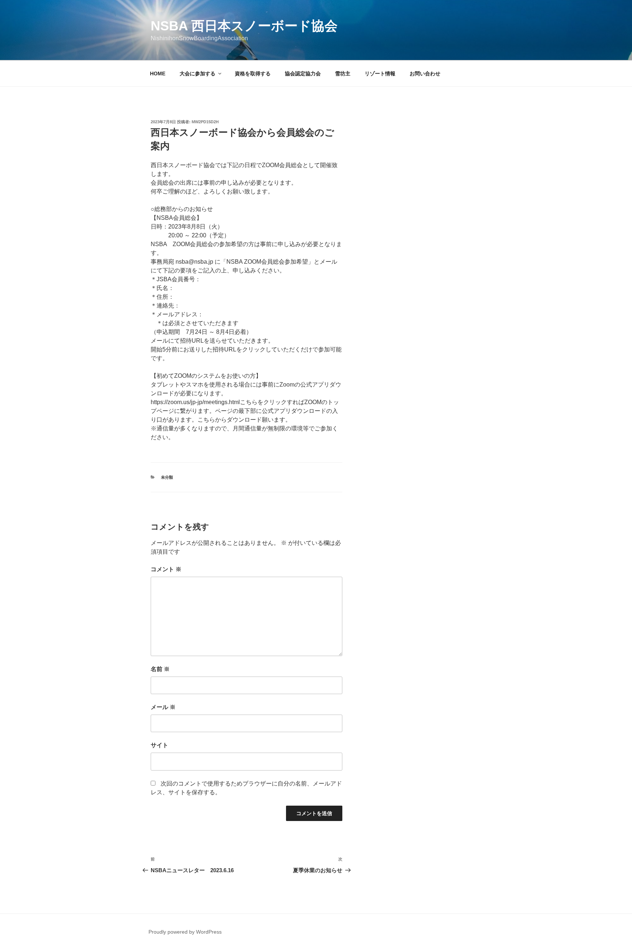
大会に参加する (197, 73)
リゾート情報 (380, 73)
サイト (159, 745)
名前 (160, 669)
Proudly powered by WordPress (185, 932)
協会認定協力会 (303, 73)
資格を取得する (253, 73)
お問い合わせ (425, 73)
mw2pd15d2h (205, 122)
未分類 (167, 477)
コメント (166, 569)
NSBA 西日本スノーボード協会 (244, 25)
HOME (157, 73)
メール (163, 707)
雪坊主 (342, 73)
